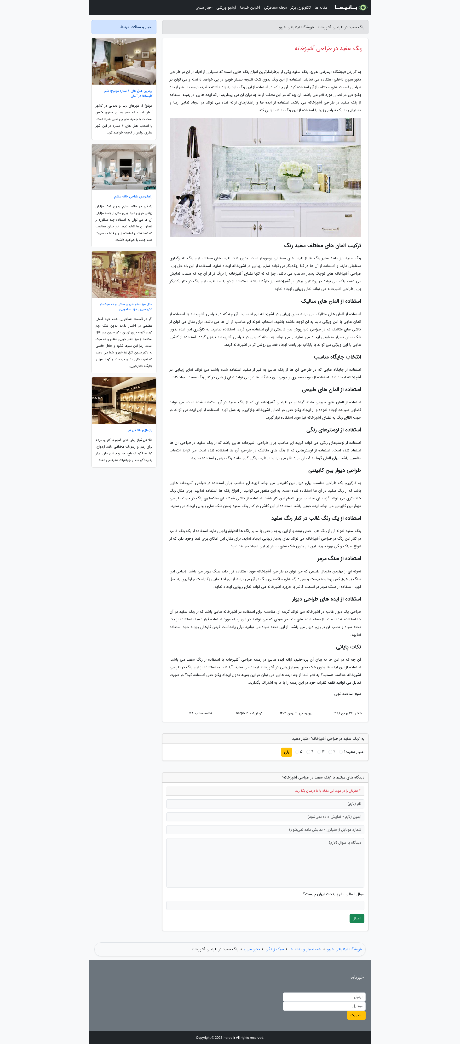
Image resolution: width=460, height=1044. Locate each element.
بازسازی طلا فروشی (139, 430)
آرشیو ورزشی (226, 8)
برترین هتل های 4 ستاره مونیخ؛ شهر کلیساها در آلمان (128, 93)
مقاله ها (321, 8)
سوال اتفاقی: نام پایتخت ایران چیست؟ (333, 894)
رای (286, 752)
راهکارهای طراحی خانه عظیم (133, 196)
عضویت (356, 1015)
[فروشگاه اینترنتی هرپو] (350, 7)
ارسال (357, 918)
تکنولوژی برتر (301, 8)
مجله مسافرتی (275, 8)
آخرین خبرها (250, 8)
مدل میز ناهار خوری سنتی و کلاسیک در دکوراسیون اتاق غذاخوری (126, 307)
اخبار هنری (204, 8)
